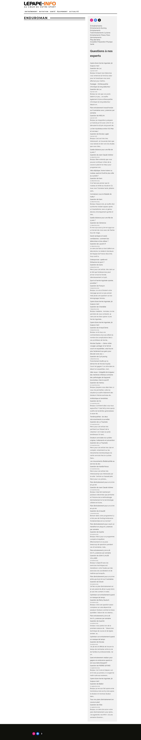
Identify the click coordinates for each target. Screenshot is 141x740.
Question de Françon (97, 286)
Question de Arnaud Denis (99, 328)
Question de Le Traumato (99, 422)
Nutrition (43, 11)
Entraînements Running (98, 28)
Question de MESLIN (97, 115)
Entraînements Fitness (98, 35)
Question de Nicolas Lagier (99, 134)
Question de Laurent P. (98, 244)
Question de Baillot (96, 684)
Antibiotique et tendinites (99, 398)
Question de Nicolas (97, 642)
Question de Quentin (97, 621)
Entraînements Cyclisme (101, 33)
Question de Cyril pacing (98, 356)
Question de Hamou (97, 383)
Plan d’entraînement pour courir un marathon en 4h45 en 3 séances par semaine (102, 526)
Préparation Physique (105, 42)
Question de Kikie (96, 705)
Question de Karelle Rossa (99, 466)
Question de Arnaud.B (97, 511)
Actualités (93, 42)
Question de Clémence (98, 223)
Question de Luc (96, 68)
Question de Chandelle (98, 307)
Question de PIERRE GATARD (100, 665)
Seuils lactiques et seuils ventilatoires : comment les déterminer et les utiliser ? (99, 238)
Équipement (62, 11)
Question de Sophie (97, 532)
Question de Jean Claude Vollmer (101, 155)
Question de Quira (96, 265)
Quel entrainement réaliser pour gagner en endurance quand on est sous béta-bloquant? (101, 660)
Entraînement (31, 11)
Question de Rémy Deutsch (99, 600)
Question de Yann (96, 178)
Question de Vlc (95, 401)
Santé (52, 11)
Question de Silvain (96, 582)
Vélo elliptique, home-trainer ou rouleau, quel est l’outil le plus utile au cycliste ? (102, 173)
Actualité (74, 11)
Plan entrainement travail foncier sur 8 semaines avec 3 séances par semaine (102, 110)
